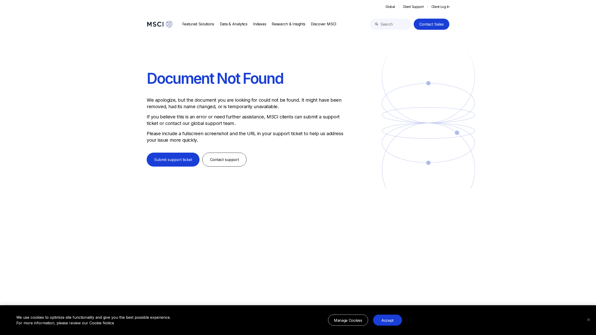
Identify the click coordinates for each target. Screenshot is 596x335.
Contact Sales (431, 24)
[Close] (588, 320)
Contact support (224, 159)
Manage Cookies (348, 320)
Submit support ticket (173, 159)
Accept (387, 320)
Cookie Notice (101, 323)
